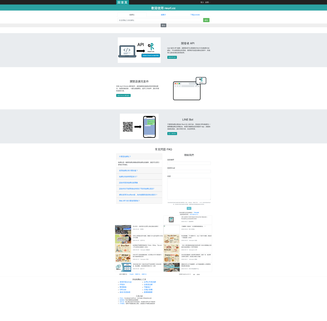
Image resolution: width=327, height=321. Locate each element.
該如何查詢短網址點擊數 (128, 182)
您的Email (171, 168)
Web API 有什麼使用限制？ (129, 200)
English (132, 274)
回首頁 (123, 2)
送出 (189, 208)
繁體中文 (137, 274)
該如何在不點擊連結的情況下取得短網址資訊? (136, 188)
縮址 (206, 20)
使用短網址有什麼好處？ (128, 170)
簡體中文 (144, 274)
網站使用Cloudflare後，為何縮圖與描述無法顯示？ (138, 194)
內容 (169, 176)
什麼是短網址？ (125, 156)
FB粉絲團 (196, 212)
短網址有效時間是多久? (128, 176)
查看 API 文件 (172, 57)
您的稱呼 (170, 159)
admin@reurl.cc (194, 214)
